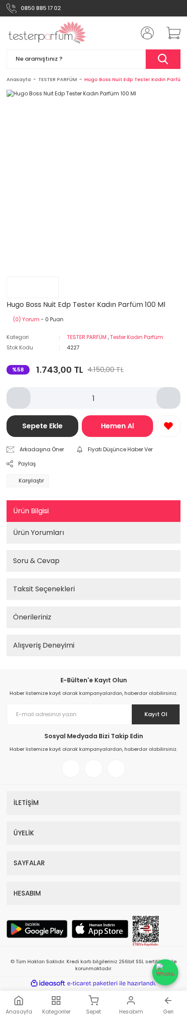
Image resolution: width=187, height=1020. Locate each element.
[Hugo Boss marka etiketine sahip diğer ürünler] (33, 287)
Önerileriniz (32, 617)
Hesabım (131, 1011)
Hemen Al (117, 426)
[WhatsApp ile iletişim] (165, 972)
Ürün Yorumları (38, 533)
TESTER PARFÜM (87, 337)
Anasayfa (19, 1011)
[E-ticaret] (92, 983)
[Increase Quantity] (168, 398)
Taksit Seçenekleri (44, 589)
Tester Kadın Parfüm (136, 337)
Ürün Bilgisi (31, 511)
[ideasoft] (47, 983)
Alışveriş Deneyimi (43, 645)
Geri (168, 1011)
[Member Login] (145, 33)
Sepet (93, 1011)
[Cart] (170, 33)
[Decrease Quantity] (18, 398)
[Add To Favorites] (168, 426)
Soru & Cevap (36, 561)
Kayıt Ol (155, 714)
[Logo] (47, 33)
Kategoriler (56, 1011)
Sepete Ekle (42, 426)
